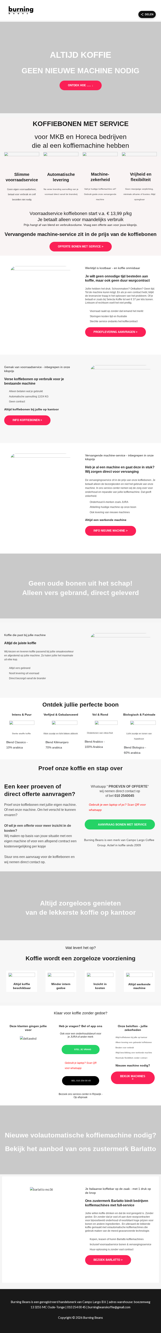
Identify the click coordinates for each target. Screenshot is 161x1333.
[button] (10, 1038)
